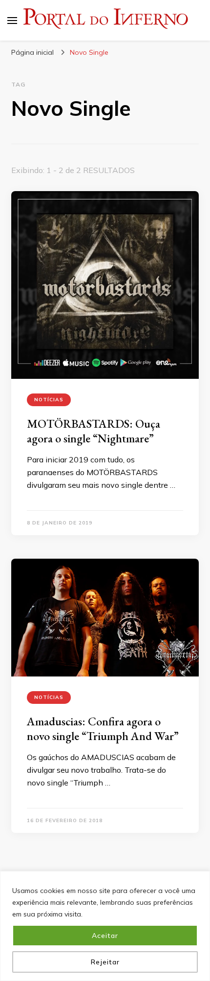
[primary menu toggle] (12, 20)
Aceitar (105, 935)
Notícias (48, 399)
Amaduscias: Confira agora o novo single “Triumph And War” (103, 728)
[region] (105, 926)
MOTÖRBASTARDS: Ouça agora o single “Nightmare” (93, 431)
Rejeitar (105, 962)
